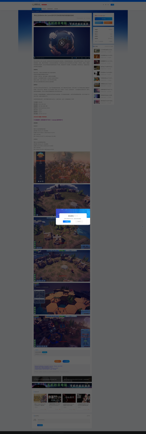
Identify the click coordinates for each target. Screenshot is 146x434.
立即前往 (66, 221)
